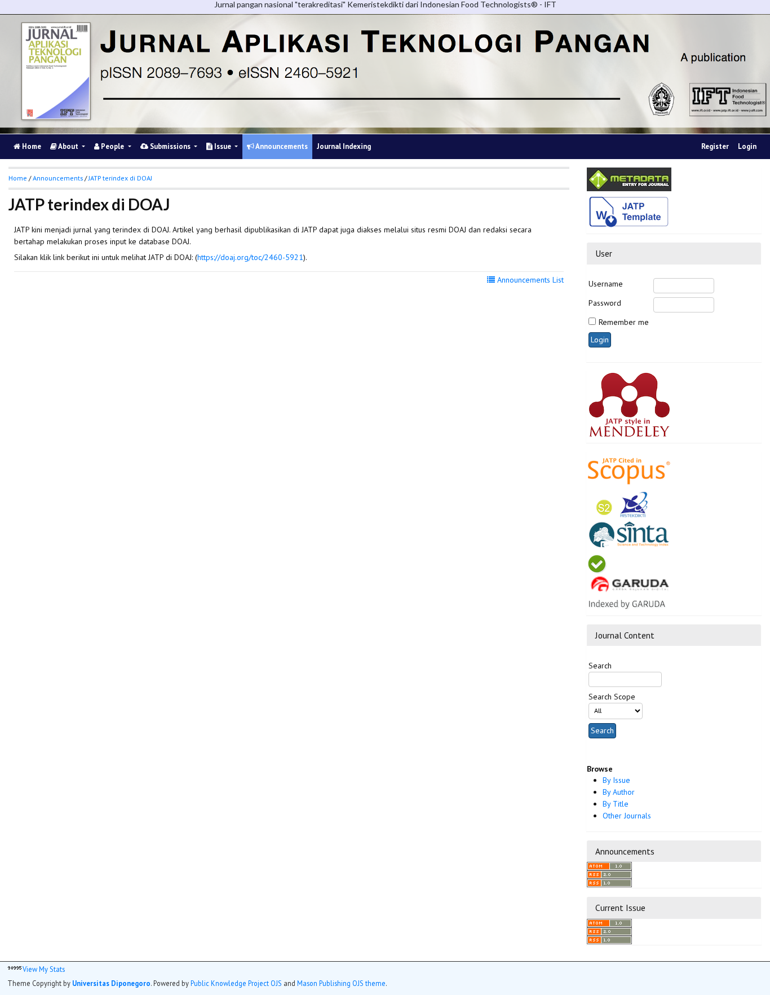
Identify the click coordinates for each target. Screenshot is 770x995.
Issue (223, 146)
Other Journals (627, 816)
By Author (619, 792)
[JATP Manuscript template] (629, 211)
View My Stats (44, 969)
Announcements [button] (58, 178)
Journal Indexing (344, 146)
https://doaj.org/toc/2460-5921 (250, 257)
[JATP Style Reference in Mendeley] (629, 404)
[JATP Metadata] (629, 179)
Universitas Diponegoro (111, 983)
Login (747, 146)
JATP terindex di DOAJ (120, 178)
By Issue (616, 780)
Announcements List (529, 280)
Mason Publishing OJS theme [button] (341, 983)
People (112, 146)
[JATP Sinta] (629, 518)
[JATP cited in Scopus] (629, 468)
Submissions (170, 146)
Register (715, 146)
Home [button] (17, 178)
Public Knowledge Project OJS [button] (236, 983)
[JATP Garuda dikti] (629, 581)
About (68, 146)
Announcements (281, 146)
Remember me (624, 322)
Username (605, 284)
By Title (616, 804)
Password (604, 303)
